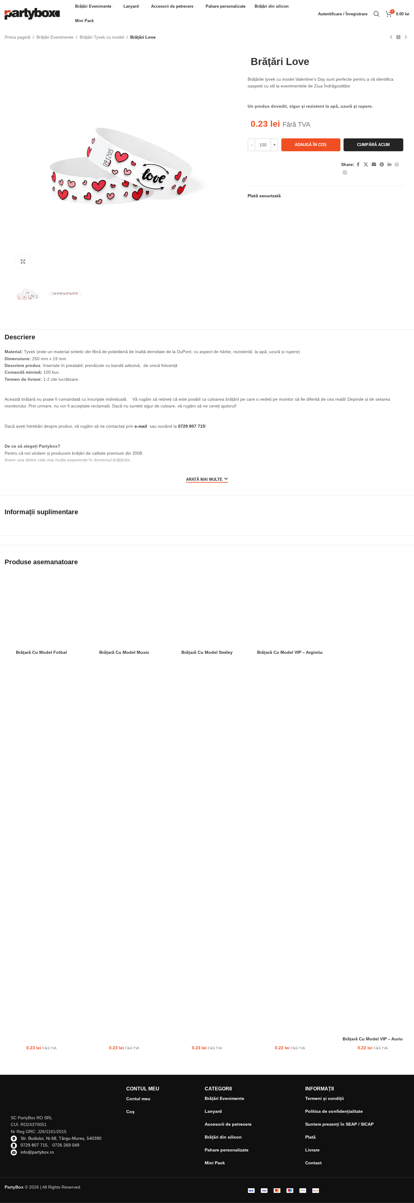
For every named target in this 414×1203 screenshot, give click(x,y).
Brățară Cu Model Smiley (207, 652)
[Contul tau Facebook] (358, 164)
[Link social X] (366, 164)
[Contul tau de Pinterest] (382, 164)
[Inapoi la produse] (398, 37)
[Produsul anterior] (391, 37)
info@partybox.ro (37, 1152)
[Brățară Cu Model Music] (124, 610)
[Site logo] (32, 13)
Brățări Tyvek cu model (102, 37)
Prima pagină (17, 37)
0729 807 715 (191, 426)
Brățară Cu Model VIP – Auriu (373, 1038)
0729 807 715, (36, 1145)
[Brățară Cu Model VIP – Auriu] (372, 803)
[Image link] (335, 1190)
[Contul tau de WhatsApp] (397, 164)
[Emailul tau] (374, 164)
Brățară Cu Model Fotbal (41, 652)
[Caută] (376, 14)
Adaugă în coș (311, 144)
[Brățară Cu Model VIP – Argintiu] (290, 610)
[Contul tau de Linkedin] (389, 164)
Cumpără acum (373, 144)
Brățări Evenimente (55, 37)
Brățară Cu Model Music (124, 652)
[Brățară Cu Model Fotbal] (41, 610)
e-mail (141, 426)
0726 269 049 (65, 1145)
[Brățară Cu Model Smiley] (207, 610)
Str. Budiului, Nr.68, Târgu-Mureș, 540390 (61, 1138)
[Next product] (405, 37)
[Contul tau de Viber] (345, 173)
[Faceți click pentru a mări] (23, 261)
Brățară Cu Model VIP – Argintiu (290, 652)
